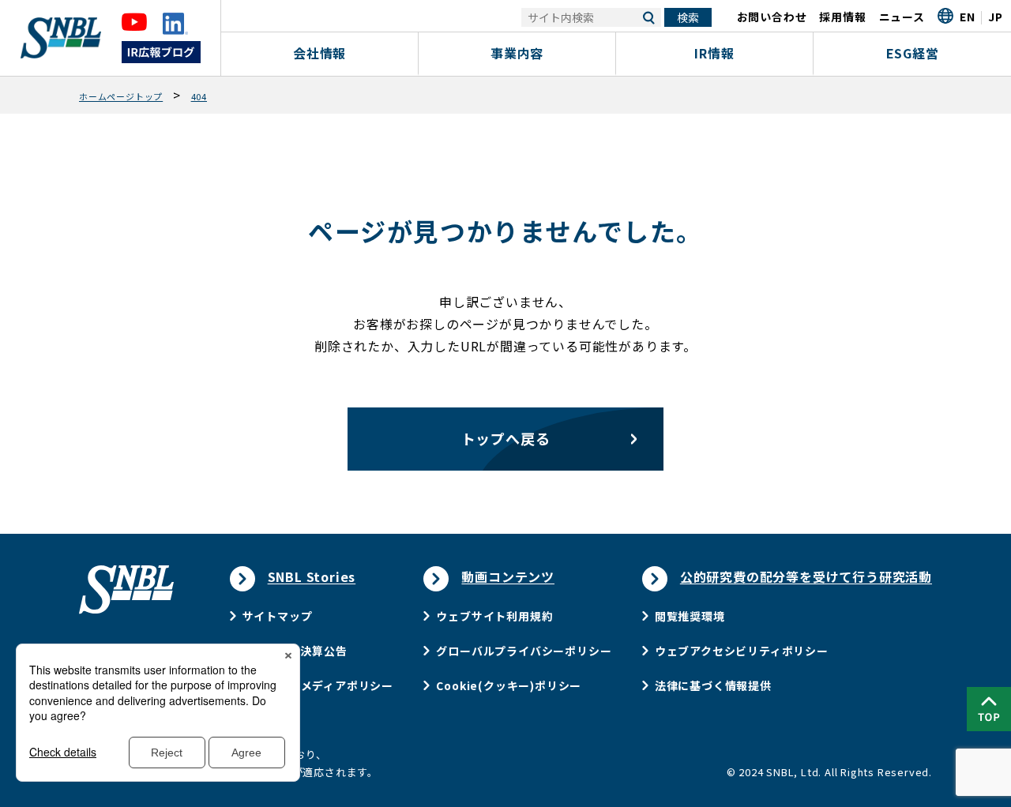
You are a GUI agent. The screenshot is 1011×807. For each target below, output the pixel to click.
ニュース (902, 16)
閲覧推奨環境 (690, 616)
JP (995, 16)
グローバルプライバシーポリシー (523, 651)
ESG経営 (912, 52)
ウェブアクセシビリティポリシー (742, 651)
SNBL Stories (312, 576)
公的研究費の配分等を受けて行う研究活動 (806, 576)
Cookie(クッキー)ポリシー (508, 685)
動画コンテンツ (507, 576)
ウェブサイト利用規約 (494, 616)
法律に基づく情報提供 (713, 685)
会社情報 (319, 52)
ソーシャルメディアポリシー (317, 685)
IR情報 (714, 52)
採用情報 (842, 16)
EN (967, 16)
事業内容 (516, 52)
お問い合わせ (772, 16)
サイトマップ (277, 616)
